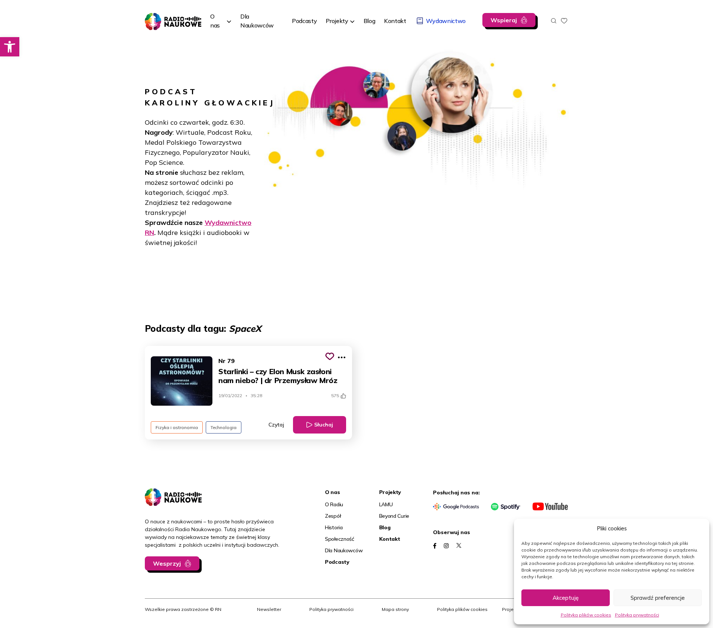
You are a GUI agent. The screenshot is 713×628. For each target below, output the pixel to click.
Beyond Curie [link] (394, 516)
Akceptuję (566, 597)
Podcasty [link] (337, 562)
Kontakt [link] (389, 539)
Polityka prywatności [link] (637, 615)
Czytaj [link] (276, 424)
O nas (215, 21)
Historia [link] (334, 527)
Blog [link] (385, 527)
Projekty (337, 20)
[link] (9, 46)
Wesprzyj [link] (167, 563)
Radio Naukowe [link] (166, 17)
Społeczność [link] (339, 539)
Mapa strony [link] (395, 609)
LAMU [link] (386, 504)
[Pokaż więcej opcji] (341, 357)
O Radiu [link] (334, 504)
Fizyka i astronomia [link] (177, 427)
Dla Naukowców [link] (343, 550)
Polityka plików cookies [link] (586, 615)
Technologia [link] (224, 427)
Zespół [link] (333, 516)
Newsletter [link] (269, 609)
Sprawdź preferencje (658, 597)
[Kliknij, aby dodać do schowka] (329, 356)
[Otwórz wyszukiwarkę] (553, 20)
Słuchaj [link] (323, 424)
